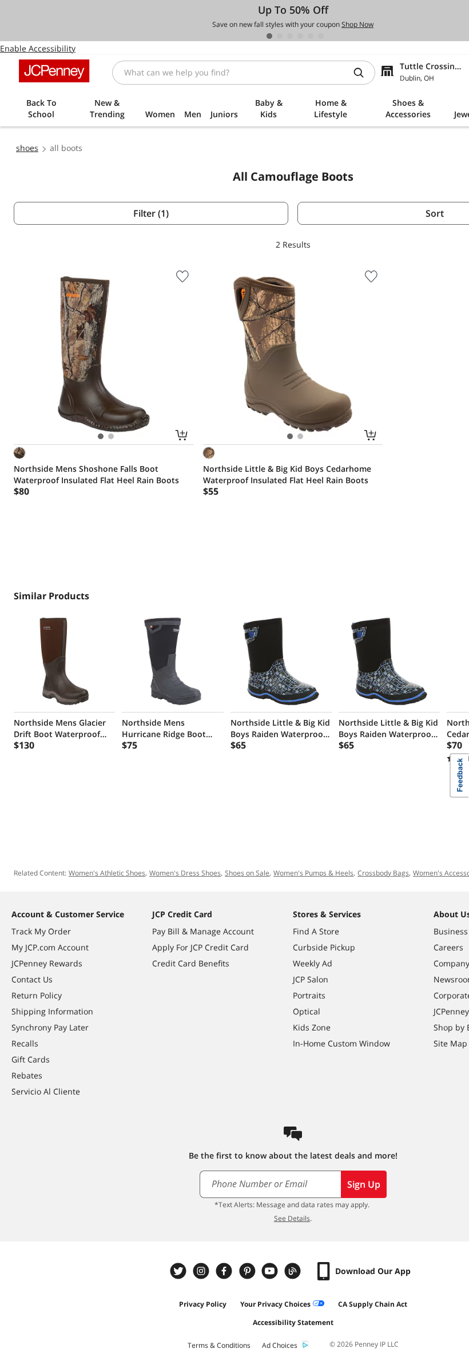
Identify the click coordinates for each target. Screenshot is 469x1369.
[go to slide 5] (310, 36)
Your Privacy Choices (275, 1304)
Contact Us (32, 979)
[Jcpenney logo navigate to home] (54, 70)
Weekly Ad (312, 963)
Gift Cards (30, 1059)
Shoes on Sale (247, 873)
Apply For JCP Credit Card (200, 947)
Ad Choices (279, 1345)
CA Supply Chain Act (372, 1304)
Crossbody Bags (383, 873)
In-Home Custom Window (341, 1043)
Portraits (309, 995)
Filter (151, 213)
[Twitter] (179, 1271)
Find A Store (316, 931)
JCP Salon (310, 979)
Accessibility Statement (293, 1322)
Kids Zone (312, 1027)
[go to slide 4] (300, 36)
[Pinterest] (248, 1271)
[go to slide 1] (269, 36)
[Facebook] (225, 1271)
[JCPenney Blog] (294, 1271)
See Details (292, 1218)
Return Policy (36, 995)
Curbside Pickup (324, 947)
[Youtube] (271, 1271)
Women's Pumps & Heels (313, 873)
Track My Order (41, 931)
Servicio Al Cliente (45, 1091)
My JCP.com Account (50, 947)
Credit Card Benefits (190, 963)
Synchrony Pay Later (50, 1027)
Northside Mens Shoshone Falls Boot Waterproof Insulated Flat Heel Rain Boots (96, 474)
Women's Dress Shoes (185, 873)
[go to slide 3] (290, 36)
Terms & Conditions (219, 1345)
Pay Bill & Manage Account (203, 931)
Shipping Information (52, 1011)
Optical (306, 1011)
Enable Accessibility (37, 48)
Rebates (26, 1075)
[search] (363, 72)
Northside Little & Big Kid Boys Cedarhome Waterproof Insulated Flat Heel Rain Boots (287, 474)
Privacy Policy (202, 1304)
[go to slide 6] (321, 36)
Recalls (24, 1043)
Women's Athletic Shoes (107, 873)
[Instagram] (202, 1271)
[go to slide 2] (280, 36)
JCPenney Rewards (46, 963)
